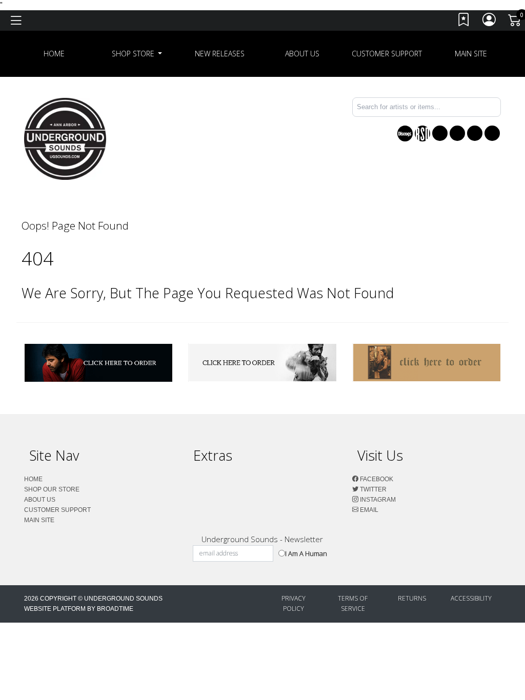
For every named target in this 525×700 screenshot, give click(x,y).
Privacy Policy (293, 603)
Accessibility (471, 598)
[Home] (65, 138)
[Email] (492, 133)
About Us (302, 53)
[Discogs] (405, 133)
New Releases (220, 53)
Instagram (377, 499)
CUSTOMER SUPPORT (387, 53)
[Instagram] (474, 133)
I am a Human (306, 553)
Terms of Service (353, 603)
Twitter (372, 489)
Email (368, 509)
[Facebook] (440, 133)
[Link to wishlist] (464, 22)
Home (33, 479)
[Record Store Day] (422, 133)
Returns (412, 598)
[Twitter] (457, 133)
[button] (137, 54)
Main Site (471, 53)
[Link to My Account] (489, 22)
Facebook (375, 479)
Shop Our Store (51, 489)
